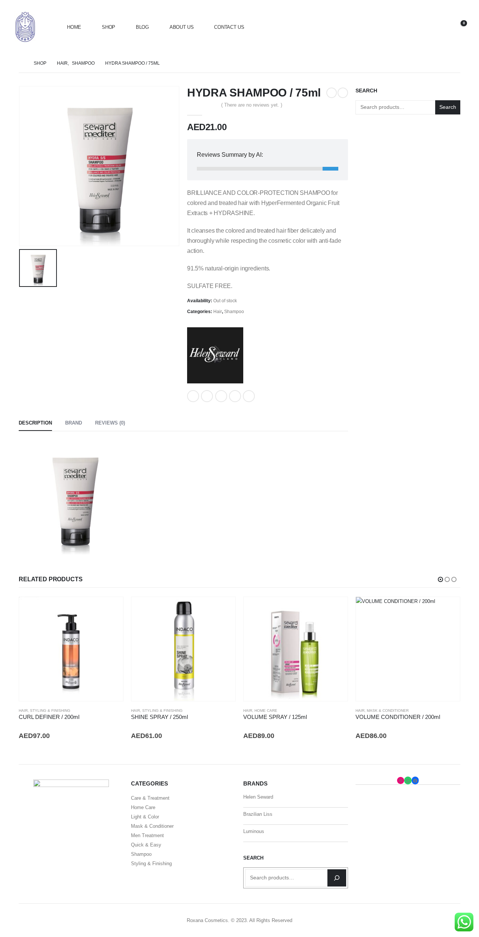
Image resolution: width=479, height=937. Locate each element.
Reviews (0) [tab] (110, 423)
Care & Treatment (150, 798)
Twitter (207, 396)
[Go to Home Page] (21, 63)
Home (74, 27)
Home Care (265, 710)
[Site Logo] (25, 27)
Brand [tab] (73, 423)
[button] (421, 27)
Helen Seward (258, 797)
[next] (343, 93)
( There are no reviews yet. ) (251, 105)
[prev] (331, 93)
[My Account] (438, 27)
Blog (142, 27)
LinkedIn (221, 396)
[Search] (336, 878)
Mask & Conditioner (388, 710)
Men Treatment (147, 835)
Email (249, 396)
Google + (235, 396)
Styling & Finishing (50, 710)
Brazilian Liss (257, 814)
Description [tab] (35, 423)
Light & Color (145, 817)
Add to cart (111, 609)
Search (366, 91)
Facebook (193, 396)
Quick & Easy (146, 845)
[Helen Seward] (215, 355)
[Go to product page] (71, 649)
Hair (217, 311)
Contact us (229, 27)
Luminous (253, 831)
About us (182, 27)
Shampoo (234, 311)
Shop (108, 27)
